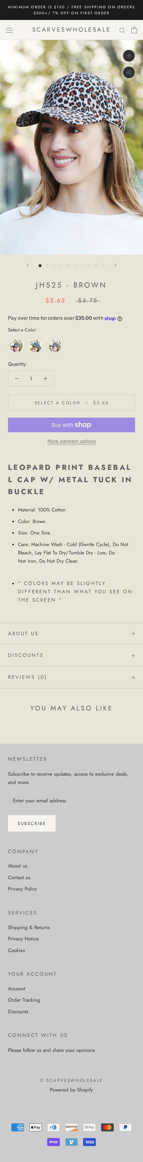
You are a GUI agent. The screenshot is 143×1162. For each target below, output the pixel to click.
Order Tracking (24, 1000)
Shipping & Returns (29, 927)
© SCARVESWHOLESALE (71, 1080)
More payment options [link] (72, 441)
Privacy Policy (22, 888)
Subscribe (32, 823)
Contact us (19, 877)
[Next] (115, 265)
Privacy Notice (23, 938)
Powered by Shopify (71, 1089)
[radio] (16, 345)
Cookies (16, 950)
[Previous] (28, 265)
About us (23, 633)
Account (16, 988)
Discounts (26, 655)
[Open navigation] (9, 30)
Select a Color (22, 329)
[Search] (122, 30)
